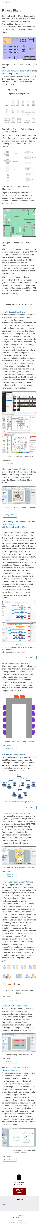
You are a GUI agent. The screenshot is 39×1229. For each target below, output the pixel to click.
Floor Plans (10, 463)
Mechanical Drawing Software (15, 813)
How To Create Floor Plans (13, 312)
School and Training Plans (10, 515)
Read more (29, 657)
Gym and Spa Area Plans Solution (16, 71)
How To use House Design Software (17, 882)
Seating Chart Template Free (14, 1006)
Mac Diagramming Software (14, 754)
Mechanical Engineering (10, 875)
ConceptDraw (7, 2)
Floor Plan (5, 1204)
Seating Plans (9, 748)
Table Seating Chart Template (15, 663)
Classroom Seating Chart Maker (16, 469)
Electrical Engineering (9, 1160)
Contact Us (19, 1220)
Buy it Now (19, 1191)
